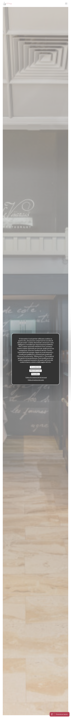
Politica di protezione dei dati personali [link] (36, 377)
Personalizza (35, 374)
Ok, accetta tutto (35, 367)
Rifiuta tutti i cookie (35, 370)
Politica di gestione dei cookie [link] (36, 380)
